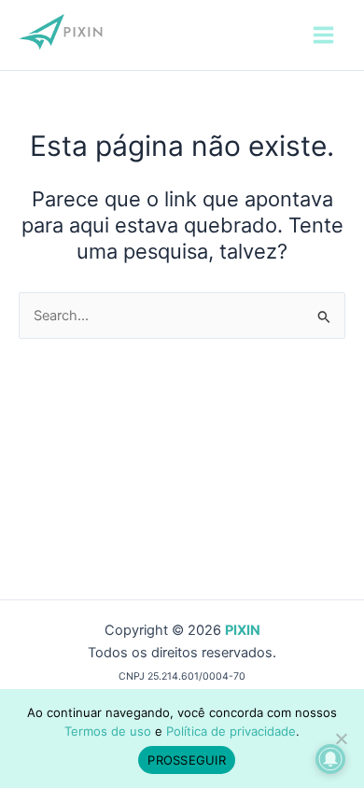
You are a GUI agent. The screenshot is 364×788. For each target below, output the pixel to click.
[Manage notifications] (330, 759)
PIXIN (242, 630)
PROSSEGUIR (186, 760)
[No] (340, 738)
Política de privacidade (231, 731)
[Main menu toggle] (323, 35)
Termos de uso (107, 731)
